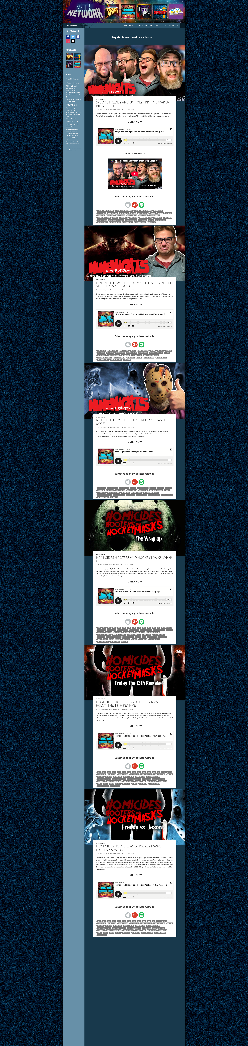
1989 (134, 627)
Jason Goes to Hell (158, 634)
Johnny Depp (133, 217)
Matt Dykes (78, 112)
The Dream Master (140, 222)
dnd (67, 97)
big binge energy (113, 213)
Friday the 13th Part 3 (104, 634)
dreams (153, 213)
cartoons (75, 90)
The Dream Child (127, 222)
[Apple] (128, 204)
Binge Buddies (100, 99)
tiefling (68, 138)
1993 (139, 627)
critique (133, 213)
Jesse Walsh (123, 217)
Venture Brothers (77, 141)
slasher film (143, 639)
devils (78, 95)
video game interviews (72, 143)
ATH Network (71, 25)
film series (169, 213)
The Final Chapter (103, 641)
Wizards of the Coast (71, 148)
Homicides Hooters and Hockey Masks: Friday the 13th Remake (129, 703)
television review (115, 222)
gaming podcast (70, 110)
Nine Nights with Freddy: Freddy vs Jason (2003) (131, 422)
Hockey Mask (147, 634)
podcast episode (72, 124)
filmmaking (101, 215)
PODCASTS (128, 25)
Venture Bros (69, 142)
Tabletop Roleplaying (72, 136)
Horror (115, 217)
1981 (104, 627)
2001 (144, 627)
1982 (109, 627)
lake (144, 637)
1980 (99, 627)
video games (70, 146)
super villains (75, 133)
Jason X (138, 637)
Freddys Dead (143, 215)
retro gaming (69, 129)
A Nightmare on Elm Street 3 (143, 210)
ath (78, 83)
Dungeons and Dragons (73, 99)
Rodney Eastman (102, 222)
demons (73, 95)
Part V (118, 639)
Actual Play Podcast (72, 79)
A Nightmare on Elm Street (105, 210)
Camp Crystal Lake (159, 630)
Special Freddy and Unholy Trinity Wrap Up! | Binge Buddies (134, 104)
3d (158, 627)
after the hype (158, 210)
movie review (168, 217)
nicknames (68, 121)
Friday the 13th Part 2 (153, 632)
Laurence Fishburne (145, 217)
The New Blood (115, 641)
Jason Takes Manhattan (114, 637)
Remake (151, 220)
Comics (139, 25)
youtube (79, 148)
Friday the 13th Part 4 (119, 634)
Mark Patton (157, 217)
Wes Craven (151, 222)
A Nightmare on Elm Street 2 (124, 210)
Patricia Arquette (131, 220)
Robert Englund (160, 220)
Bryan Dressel (69, 90)
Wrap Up (124, 641)
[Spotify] (141, 204)
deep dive (68, 95)
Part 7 (105, 639)
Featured (160, 213)
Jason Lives (101, 637)
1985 (119, 627)
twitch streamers (71, 140)
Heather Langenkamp (104, 217)
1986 (124, 627)
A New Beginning (167, 627)
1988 (129, 627)
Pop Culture (168, 25)
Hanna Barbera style (70, 112)
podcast (74, 121)
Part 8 (112, 639)
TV (178, 25)
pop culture (142, 220)
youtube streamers (71, 150)
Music (157, 25)
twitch (76, 138)
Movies (148, 25)
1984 (114, 627)
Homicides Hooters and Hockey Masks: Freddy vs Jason (129, 848)
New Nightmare (102, 220)
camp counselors (146, 630)
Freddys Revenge (154, 215)
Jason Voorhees (128, 637)
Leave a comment (128, 109)
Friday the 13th (140, 632)
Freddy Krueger (120, 215)
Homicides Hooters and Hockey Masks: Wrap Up (134, 559)
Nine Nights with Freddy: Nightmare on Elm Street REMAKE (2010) (133, 284)
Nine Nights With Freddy (116, 220)
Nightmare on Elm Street (151, 355)
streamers (69, 133)
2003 (149, 627)
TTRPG (73, 138)
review (75, 129)
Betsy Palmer (112, 630)
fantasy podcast (71, 101)
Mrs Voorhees (163, 637)
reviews (75, 131)
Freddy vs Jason (132, 215)
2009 (154, 627)
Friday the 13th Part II (134, 634)
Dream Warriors (143, 213)
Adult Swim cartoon (70, 80)
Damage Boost (75, 92)
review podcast (70, 131)
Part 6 (99, 639)
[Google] (134, 204)
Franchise (110, 215)
